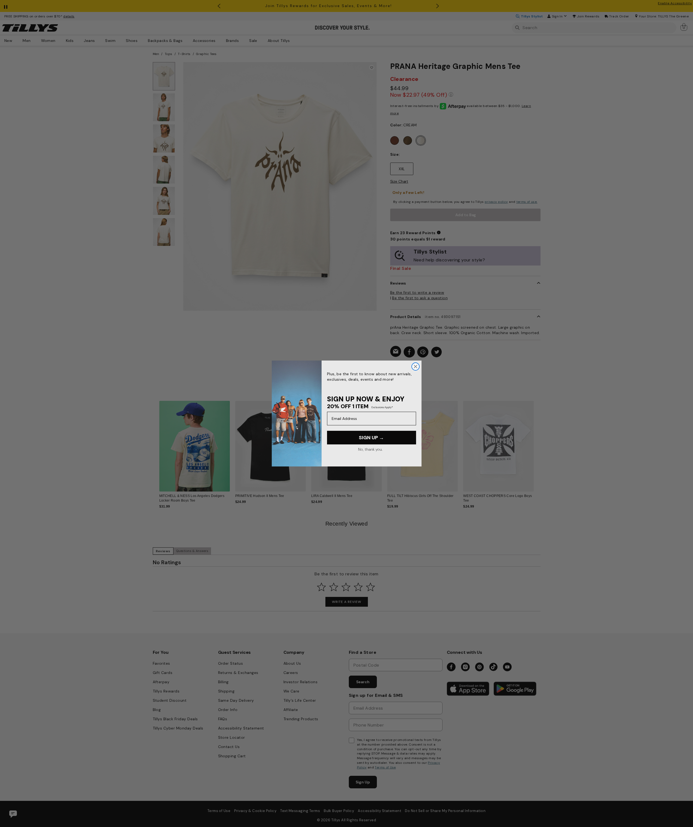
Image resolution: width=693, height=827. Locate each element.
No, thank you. (370, 449)
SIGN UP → (371, 437)
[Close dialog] (415, 366)
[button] (537, 442)
